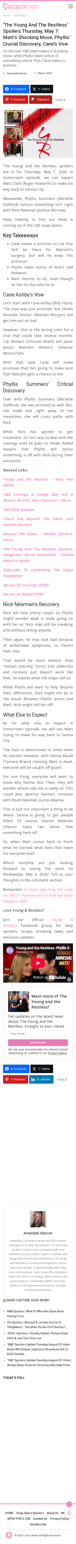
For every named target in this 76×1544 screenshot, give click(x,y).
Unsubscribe (38, 1524)
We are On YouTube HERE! (26, 585)
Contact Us (40, 1518)
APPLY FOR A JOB (18, 1518)
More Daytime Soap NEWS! (28, 1300)
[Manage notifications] (9, 1535)
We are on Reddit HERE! (23, 594)
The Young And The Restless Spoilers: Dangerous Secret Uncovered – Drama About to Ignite (38, 555)
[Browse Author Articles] (38, 1219)
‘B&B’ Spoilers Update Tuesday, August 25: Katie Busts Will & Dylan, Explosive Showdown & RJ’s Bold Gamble (38, 1349)
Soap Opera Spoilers (30, 1513)
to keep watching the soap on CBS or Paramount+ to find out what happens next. (38, 895)
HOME (9, 1513)
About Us (52, 1513)
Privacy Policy (59, 1518)
